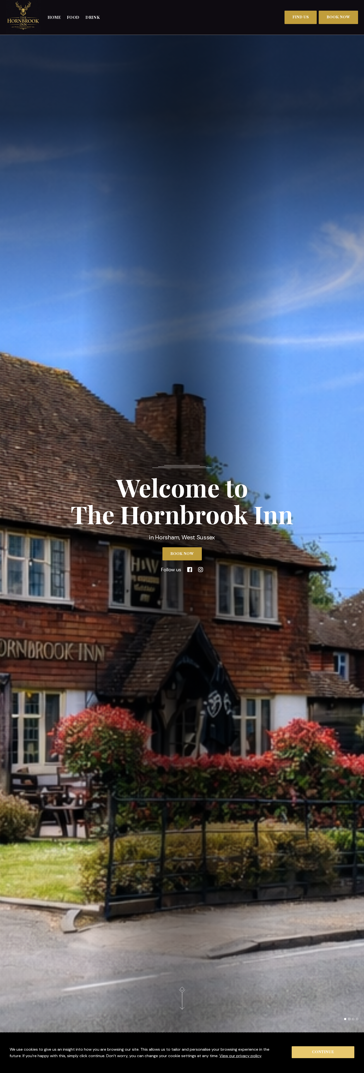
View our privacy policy (240, 1055)
